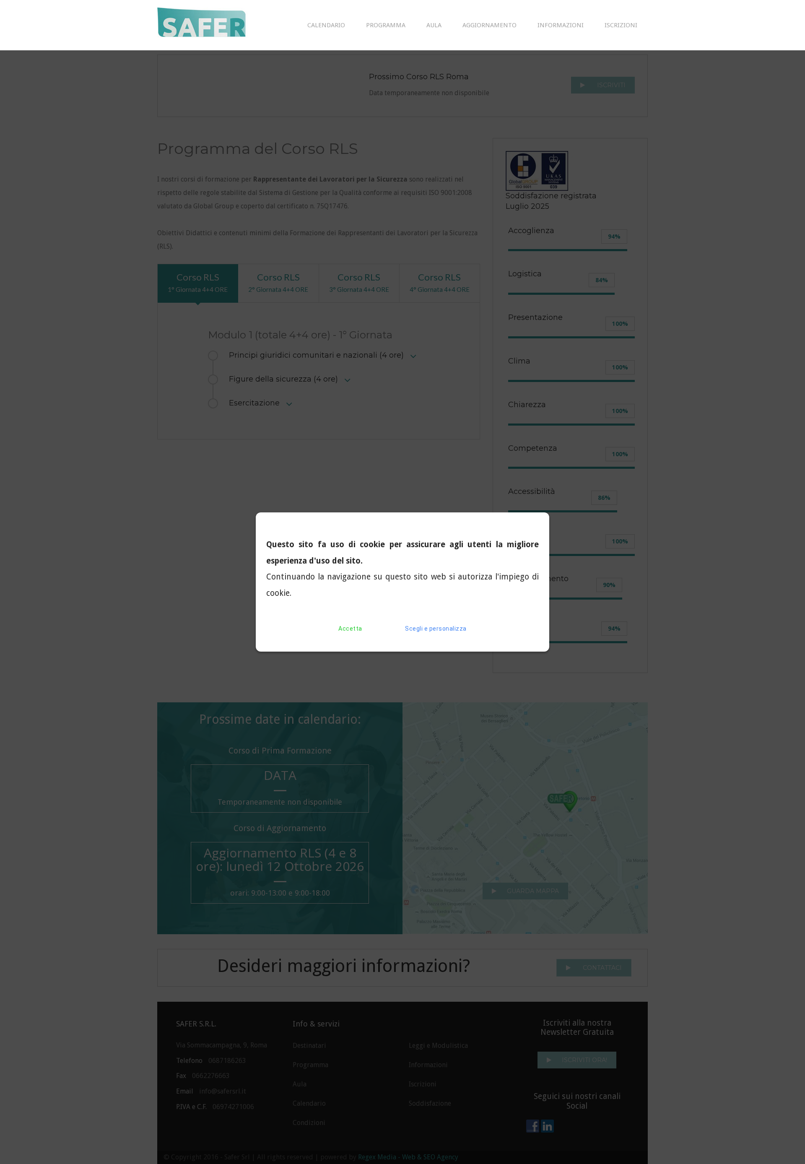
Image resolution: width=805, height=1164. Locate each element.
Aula (433, 25)
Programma (385, 25)
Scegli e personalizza (436, 628)
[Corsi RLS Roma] (213, 25)
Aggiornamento (489, 25)
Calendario (326, 25)
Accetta (350, 628)
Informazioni (561, 25)
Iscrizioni (621, 25)
